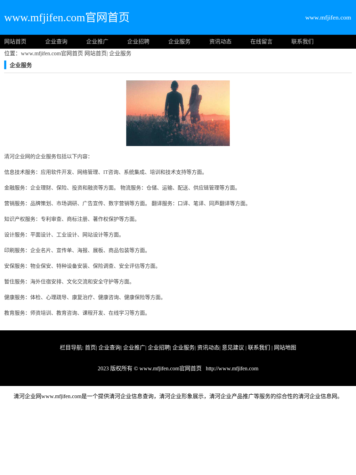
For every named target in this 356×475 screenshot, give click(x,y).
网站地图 (285, 348)
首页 (90, 348)
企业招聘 (138, 42)
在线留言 (261, 42)
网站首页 (15, 42)
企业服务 (179, 42)
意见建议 (233, 348)
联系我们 (302, 42)
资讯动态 (220, 42)
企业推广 (97, 42)
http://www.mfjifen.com (231, 368)
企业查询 (56, 42)
